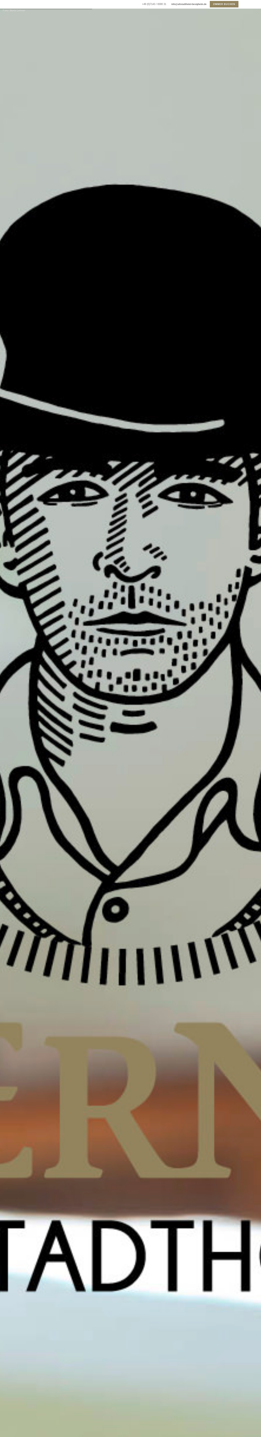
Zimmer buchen (224, 4)
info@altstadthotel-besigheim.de (189, 4)
